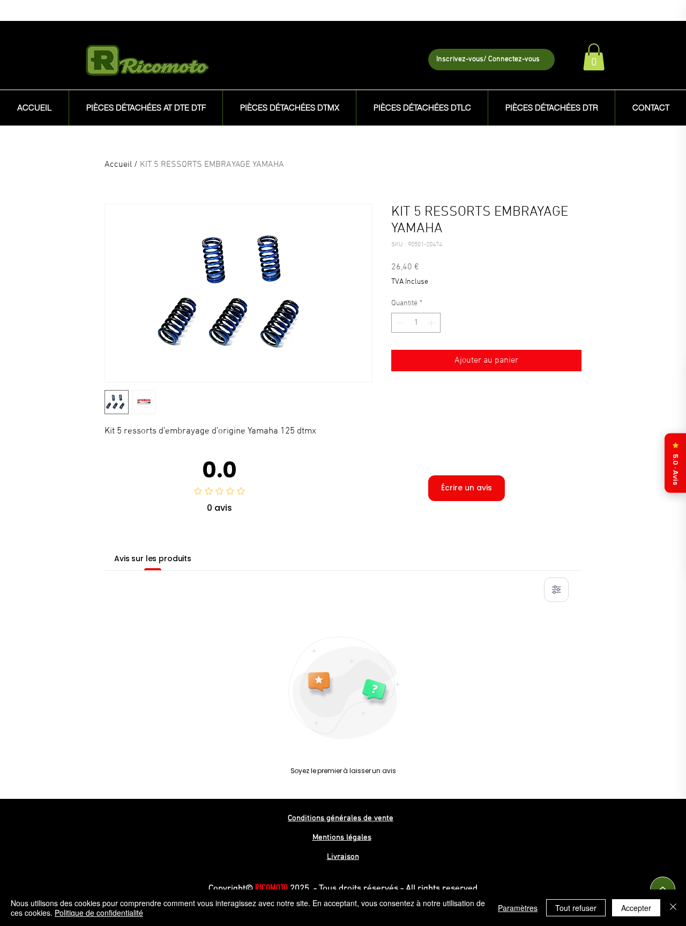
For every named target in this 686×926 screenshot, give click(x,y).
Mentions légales (341, 837)
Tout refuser (575, 907)
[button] (594, 56)
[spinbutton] (416, 322)
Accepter (636, 907)
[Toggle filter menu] (556, 589)
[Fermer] (673, 907)
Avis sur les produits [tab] (152, 558)
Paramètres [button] (518, 907)
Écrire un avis (466, 487)
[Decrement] (399, 322)
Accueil (118, 164)
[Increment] (432, 322)
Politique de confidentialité (99, 912)
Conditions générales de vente (340, 818)
